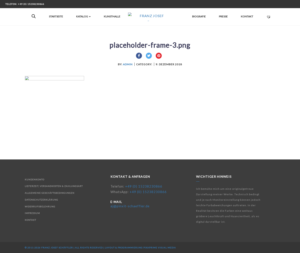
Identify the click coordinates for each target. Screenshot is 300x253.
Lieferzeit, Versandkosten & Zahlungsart (54, 186)
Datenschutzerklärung (41, 199)
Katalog (82, 16)
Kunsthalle (112, 16)
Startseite (56, 16)
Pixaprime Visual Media (159, 247)
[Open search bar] (33, 16)
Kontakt (247, 16)
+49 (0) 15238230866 (143, 186)
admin (128, 64)
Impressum (32, 213)
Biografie (199, 16)
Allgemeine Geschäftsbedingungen (49, 193)
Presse (223, 16)
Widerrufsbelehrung (40, 206)
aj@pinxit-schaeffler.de (130, 206)
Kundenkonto (34, 179)
